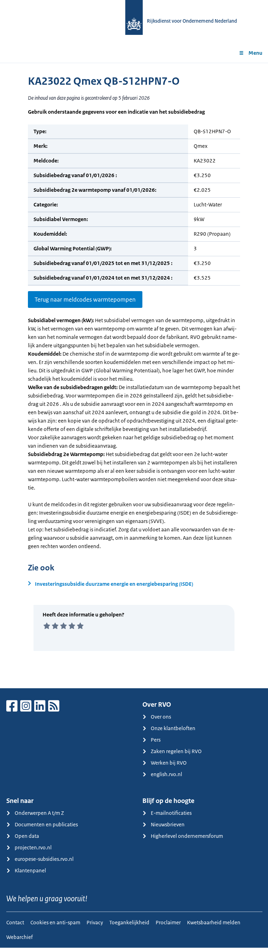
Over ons (161, 716)
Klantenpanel (30, 870)
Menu (255, 53)
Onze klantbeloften (173, 728)
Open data (27, 836)
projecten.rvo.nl (33, 847)
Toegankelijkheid (129, 922)
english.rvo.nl (166, 774)
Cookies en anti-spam (55, 922)
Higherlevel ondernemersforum (187, 836)
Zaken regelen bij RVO (176, 751)
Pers (156, 739)
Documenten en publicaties (46, 824)
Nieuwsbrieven (168, 824)
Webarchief (19, 937)
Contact (15, 922)
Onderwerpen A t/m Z (39, 813)
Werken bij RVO (169, 762)
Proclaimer (168, 922)
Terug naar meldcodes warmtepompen (85, 299)
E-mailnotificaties (171, 813)
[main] (134, 375)
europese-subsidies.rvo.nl (44, 859)
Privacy (95, 922)
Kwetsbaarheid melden (213, 922)
